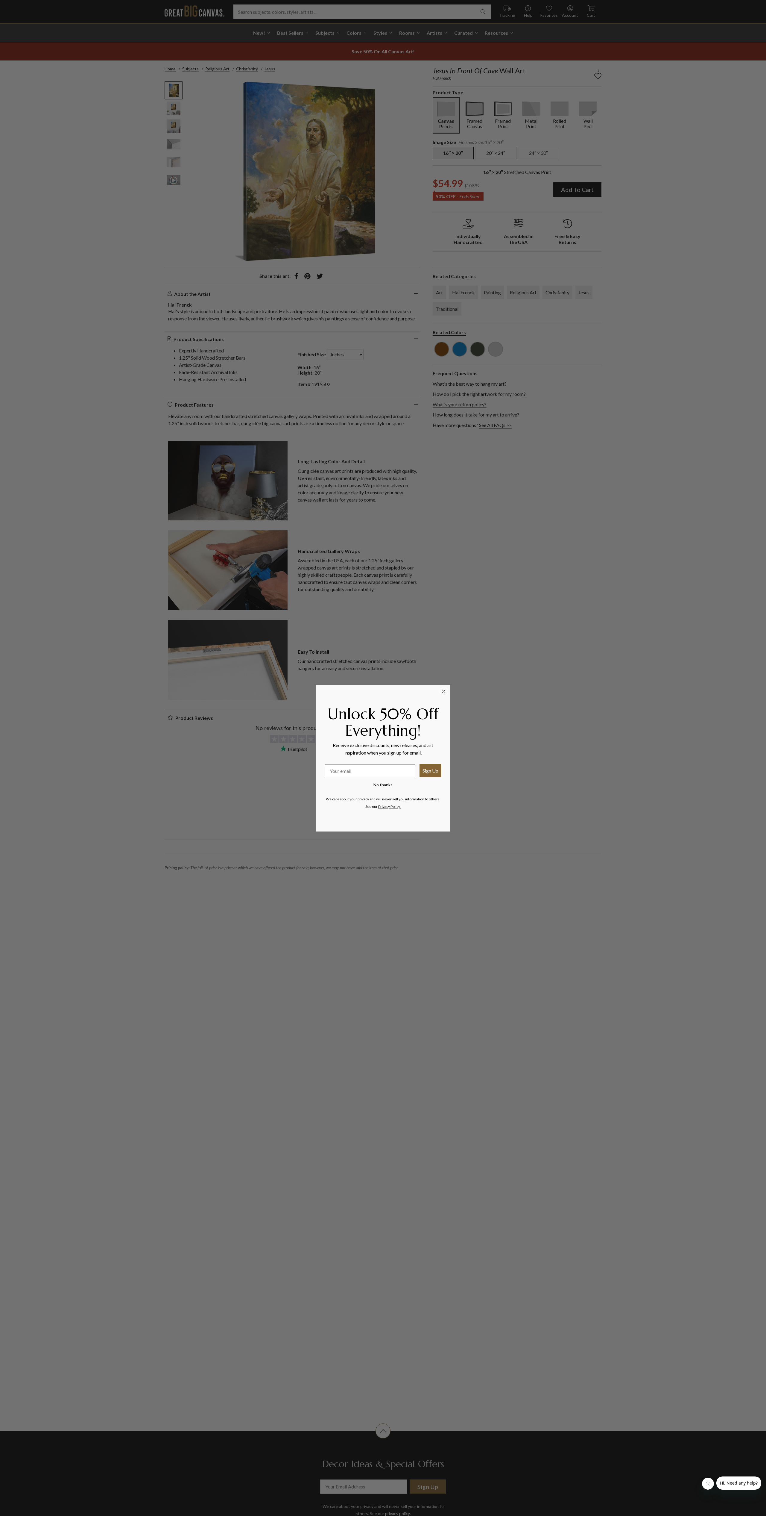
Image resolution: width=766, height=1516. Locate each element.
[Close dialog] (443, 691)
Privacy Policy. (389, 806)
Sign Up (430, 770)
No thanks (383, 784)
